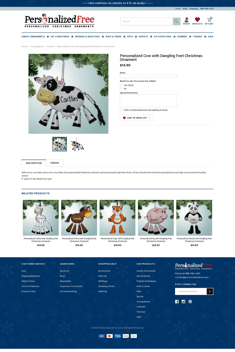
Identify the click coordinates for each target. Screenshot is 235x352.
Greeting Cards (106, 286)
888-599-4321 (206, 8)
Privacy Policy (29, 291)
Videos (55, 162)
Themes (141, 311)
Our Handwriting (68, 291)
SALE (139, 316)
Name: (123, 73)
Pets (139, 291)
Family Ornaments (146, 270)
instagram (183, 301)
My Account (104, 270)
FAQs (178, 8)
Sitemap (102, 291)
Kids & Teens (143, 286)
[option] (68, 94)
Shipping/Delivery (31, 276)
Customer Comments (71, 286)
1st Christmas (143, 276)
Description (34, 163)
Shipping (193, 8)
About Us (64, 270)
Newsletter (65, 281)
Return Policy (28, 281)
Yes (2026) (128, 85)
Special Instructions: (129, 93)
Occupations (143, 301)
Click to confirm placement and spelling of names (146, 110)
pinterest (190, 301)
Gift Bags (102, 281)
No (125, 89)
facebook (177, 301)
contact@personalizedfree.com (192, 277)
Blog (185, 8)
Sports (140, 296)
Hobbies (141, 306)
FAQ (24, 270)
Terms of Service (30, 286)
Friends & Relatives (146, 281)
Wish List (102, 276)
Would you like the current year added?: (138, 81)
